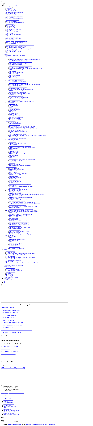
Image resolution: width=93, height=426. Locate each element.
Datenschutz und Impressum (14, 424)
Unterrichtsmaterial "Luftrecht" (16, 79)
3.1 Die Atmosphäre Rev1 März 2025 (10, 310)
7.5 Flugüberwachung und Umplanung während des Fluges (23, 206)
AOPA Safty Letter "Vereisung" (8, 354)
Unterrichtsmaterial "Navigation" (16, 248)
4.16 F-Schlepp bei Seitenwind (13, 34)
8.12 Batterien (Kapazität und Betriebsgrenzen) (20, 227)
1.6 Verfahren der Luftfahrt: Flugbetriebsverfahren (20, 66)
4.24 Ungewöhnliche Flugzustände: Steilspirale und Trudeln (20, 45)
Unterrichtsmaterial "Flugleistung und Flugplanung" (21, 209)
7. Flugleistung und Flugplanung (13, 190)
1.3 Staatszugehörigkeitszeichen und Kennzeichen (20, 62)
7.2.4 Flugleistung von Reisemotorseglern (18, 199)
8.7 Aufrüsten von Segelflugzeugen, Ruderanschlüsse (21, 220)
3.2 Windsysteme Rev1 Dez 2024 (9, 312)
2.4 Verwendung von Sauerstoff (16, 98)
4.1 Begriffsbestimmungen (15, 123)
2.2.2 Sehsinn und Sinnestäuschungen (18, 87)
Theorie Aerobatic (10, 251)
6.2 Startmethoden (13, 171)
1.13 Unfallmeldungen (14, 75)
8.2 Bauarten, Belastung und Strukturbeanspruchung (21, 214)
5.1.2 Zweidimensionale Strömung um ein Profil (20, 146)
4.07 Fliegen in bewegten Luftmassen (15, 22)
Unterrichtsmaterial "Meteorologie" (17, 119)
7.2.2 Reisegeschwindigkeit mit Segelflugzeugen (20, 197)
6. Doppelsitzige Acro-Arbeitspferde (14, 258)
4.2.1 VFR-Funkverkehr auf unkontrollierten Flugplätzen (22, 126)
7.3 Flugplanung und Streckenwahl (17, 201)
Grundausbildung (7, 7)
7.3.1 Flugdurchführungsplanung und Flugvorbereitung (22, 202)
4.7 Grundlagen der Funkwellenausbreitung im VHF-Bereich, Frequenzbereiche (27, 135)
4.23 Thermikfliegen (11, 43)
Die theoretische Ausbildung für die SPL (15, 55)
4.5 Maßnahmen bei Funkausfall (16, 132)
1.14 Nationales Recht (14, 76)
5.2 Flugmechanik (13, 155)
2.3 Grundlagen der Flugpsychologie (17, 92)
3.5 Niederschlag (13, 110)
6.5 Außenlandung (13, 182)
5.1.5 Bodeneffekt (13, 150)
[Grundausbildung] (12, 7)
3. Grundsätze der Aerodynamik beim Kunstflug (17, 254)
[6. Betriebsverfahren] (16, 167)
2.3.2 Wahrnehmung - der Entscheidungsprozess (20, 94)
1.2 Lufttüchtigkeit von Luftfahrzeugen (18, 60)
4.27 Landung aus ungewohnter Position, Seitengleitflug (19, 48)
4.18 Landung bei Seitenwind (13, 37)
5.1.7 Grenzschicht (13, 152)
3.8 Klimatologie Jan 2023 (7, 327)
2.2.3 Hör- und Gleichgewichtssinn (17, 88)
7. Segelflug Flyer (10, 275)
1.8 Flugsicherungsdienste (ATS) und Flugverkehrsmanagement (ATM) (25, 68)
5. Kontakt (8, 273)
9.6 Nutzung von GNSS (14, 244)
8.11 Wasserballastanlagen (15, 226)
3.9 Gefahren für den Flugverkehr (17, 115)
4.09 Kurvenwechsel (11, 25)
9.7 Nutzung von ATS (14, 245)
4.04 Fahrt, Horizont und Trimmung (14, 18)
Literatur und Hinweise (11, 52)
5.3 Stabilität (12, 156)
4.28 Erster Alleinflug (11, 50)
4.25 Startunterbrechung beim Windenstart (16, 46)
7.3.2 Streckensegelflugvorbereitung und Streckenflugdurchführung (24, 203)
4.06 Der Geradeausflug (11, 21)
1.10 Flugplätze (12, 71)
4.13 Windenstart (10, 30)
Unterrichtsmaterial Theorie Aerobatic (15, 265)
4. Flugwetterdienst (10, 272)
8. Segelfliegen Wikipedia (12, 277)
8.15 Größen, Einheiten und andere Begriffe (19, 231)
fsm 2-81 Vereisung (6, 349)
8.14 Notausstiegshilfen (14, 230)
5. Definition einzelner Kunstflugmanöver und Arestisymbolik (20, 257)
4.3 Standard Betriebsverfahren (16, 130)
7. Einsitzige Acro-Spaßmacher (13, 260)
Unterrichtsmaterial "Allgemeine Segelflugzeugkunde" (21, 234)
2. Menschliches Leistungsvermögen (14, 80)
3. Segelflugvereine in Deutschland (14, 270)
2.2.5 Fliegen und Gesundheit (16, 90)
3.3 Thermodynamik (14, 108)
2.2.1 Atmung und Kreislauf (15, 85)
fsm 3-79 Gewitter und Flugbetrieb (9, 346)
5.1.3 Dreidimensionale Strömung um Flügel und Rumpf (22, 147)
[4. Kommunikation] (15, 121)
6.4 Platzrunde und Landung (15, 181)
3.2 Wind (11, 106)
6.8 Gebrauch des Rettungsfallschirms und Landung (21, 186)
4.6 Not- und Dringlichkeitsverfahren (17, 134)
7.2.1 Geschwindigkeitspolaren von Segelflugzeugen (21, 195)
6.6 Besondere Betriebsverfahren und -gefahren (20, 184)
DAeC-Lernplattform (50, 424)
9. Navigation (9, 235)
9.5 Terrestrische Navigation (15, 243)
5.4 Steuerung (12, 157)
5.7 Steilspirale (12, 161)
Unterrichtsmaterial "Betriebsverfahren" (18, 189)
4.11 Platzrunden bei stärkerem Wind (14, 28)
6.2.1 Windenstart (13, 172)
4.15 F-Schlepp (9, 33)
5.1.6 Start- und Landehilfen (15, 151)
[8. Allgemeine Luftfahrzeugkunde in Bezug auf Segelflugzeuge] (36, 210)
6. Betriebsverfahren (11, 167)
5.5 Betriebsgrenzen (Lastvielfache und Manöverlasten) (22, 159)
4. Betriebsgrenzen (10, 256)
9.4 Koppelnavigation (14, 241)
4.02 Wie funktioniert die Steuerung (14, 16)
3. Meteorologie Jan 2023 (7, 307)
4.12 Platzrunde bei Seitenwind (13, 29)
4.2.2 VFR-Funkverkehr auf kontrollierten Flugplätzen (21, 127)
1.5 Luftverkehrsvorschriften (15, 64)
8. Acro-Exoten (9, 261)
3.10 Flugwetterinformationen (16, 117)
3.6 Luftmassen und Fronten (15, 111)
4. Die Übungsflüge (10, 13)
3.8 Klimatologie (13, 114)
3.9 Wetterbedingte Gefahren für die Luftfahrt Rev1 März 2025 (16, 330)
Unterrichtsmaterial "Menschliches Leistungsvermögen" (22, 101)
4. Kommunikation (10, 121)
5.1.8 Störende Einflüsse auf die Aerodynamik (19, 153)
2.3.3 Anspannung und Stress (16, 96)
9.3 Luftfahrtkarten (13, 240)
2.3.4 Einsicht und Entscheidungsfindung (18, 97)
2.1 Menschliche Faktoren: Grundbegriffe (18, 83)
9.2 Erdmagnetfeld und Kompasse (17, 239)
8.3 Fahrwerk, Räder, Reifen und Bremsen (19, 215)
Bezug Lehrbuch (7, 278)
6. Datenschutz (9, 274)
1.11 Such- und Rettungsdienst (16, 72)
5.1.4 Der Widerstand (14, 148)
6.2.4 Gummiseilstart (14, 176)
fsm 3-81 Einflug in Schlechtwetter (9, 351)
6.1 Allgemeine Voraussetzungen (16, 169)
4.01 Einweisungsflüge (11, 14)
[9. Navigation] (13, 235)
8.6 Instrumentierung (14, 219)
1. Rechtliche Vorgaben (11, 252)
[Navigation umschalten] (1, 1)
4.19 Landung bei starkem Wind (13, 38)
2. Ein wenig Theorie (11, 10)
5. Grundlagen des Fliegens (12, 139)
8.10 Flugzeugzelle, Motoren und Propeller (19, 224)
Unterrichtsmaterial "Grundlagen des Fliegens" (20, 165)
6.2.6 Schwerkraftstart (14, 178)
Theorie (5, 54)
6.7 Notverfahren (13, 185)
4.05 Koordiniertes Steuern (12, 20)
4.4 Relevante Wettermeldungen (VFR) (18, 131)
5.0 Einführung (12, 142)
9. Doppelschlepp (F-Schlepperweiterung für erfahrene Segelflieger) (22, 262)
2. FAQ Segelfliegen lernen (12, 269)
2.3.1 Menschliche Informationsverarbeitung (19, 93)
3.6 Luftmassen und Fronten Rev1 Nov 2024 (12, 322)
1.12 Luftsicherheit (13, 73)
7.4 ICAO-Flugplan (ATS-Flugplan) (17, 205)
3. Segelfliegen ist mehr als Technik (14, 12)
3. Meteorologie (10, 102)
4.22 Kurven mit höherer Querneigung (15, 42)
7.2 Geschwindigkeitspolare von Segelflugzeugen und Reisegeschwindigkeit (26, 194)
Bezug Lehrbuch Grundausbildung (14, 51)
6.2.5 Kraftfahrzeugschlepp (15, 177)
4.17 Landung (9, 35)
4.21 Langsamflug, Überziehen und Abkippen (16, 41)
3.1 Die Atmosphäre (14, 105)
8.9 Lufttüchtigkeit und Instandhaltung (18, 223)
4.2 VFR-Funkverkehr (14, 125)
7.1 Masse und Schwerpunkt (15, 193)
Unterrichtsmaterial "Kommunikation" (18, 138)
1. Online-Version (10, 268)
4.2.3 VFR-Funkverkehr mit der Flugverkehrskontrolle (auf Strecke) (25, 129)
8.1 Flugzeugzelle (13, 213)
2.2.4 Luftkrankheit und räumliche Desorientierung (21, 89)
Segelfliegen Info (7, 266)
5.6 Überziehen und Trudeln (15, 160)
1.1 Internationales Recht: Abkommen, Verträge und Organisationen (24, 59)
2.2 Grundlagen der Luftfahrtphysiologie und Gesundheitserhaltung (24, 84)
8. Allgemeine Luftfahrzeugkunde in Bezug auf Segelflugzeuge (20, 210)
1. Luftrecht (9, 56)
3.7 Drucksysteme (13, 113)
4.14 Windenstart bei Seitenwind (13, 31)
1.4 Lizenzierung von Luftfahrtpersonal (18, 63)
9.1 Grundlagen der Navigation (16, 237)
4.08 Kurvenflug (10, 24)
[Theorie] (7, 54)
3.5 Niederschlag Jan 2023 (7, 320)
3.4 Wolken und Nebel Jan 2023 (9, 317)
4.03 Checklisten (10, 17)
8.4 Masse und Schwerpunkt (15, 216)
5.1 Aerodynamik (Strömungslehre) (17, 143)
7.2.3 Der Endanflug (14, 198)
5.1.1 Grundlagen (13, 144)
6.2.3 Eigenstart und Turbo (15, 174)
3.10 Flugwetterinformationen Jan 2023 (11, 332)
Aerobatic (5, 249)
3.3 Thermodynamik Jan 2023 (8, 315)
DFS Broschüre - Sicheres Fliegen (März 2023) (13, 368)
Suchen (2, 420)
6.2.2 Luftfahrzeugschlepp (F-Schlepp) (18, 173)
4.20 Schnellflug (10, 39)
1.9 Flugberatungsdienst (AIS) (16, 69)
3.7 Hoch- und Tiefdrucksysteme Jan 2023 (11, 325)
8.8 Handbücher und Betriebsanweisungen (19, 222)
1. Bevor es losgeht (10, 9)
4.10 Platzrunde (10, 26)
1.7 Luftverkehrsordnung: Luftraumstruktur (19, 67)
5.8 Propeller (12, 163)
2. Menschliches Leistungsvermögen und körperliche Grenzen (20, 253)
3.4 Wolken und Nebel (14, 109)
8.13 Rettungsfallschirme (15, 228)
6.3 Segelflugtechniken (14, 180)
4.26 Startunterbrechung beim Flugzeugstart (16, 47)
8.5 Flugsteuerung (13, 218)
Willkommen (9, 8)
